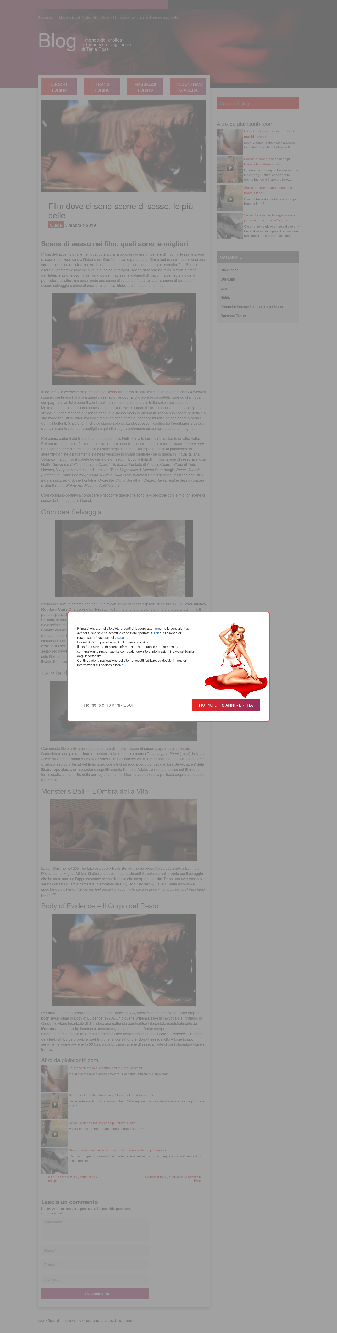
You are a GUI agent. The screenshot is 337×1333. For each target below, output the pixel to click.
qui (188, 628)
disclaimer (122, 637)
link (156, 633)
